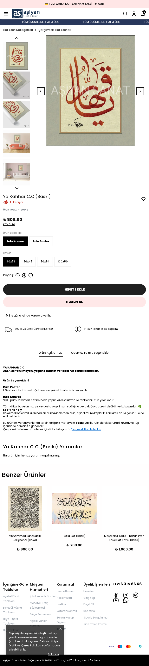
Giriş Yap (89, 598)
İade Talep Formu (95, 624)
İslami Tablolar (91, 660)
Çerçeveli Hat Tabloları (86, 429)
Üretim (61, 604)
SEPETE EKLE (74, 289)
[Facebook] (116, 595)
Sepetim (89, 611)
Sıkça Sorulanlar (40, 614)
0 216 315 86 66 (127, 584)
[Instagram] (125, 595)
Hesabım (89, 591)
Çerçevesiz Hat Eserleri (54, 30)
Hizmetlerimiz (66, 591)
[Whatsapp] (125, 600)
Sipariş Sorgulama (95, 617)
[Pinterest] (135, 595)
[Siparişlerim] (134, 13)
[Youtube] (116, 600)
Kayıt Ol (88, 604)
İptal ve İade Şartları (43, 596)
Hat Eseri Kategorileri (18, 30)
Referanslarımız (67, 611)
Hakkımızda (64, 598)
